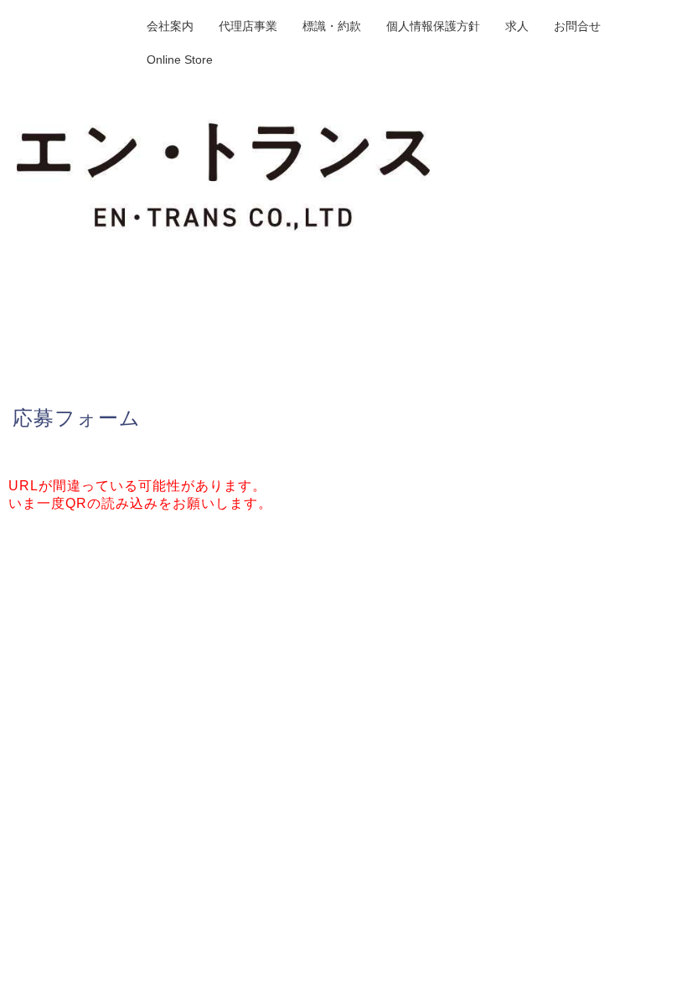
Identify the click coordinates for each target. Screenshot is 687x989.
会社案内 (170, 26)
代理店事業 (248, 26)
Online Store (180, 59)
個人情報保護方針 (433, 26)
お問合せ (577, 26)
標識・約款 (331, 26)
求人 (517, 26)
